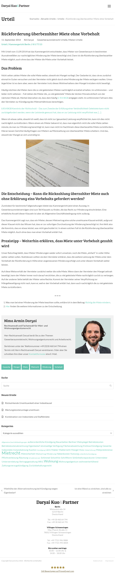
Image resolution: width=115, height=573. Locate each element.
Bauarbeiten (62, 442)
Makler (54, 450)
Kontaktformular (37, 354)
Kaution (33, 450)
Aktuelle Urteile (48, 19)
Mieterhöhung (90, 450)
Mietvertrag (41, 454)
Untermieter (101, 458)
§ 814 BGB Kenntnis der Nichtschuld (19, 108)
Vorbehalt (59, 367)
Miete (25, 367)
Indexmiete (7, 450)
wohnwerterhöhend (88, 461)
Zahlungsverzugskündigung (15, 465)
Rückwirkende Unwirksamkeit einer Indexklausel (28, 403)
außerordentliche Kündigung (42, 442)
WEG (40, 461)
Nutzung (74, 454)
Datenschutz (98, 561)
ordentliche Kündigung (87, 454)
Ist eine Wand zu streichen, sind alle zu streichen (89, 491)
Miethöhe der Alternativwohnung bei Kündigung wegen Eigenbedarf (29, 491)
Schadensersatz (34, 458)
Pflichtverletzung (10, 458)
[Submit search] (111, 385)
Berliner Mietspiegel (78, 442)
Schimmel (45, 458)
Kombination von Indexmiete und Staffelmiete (27, 416)
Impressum (109, 561)
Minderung (46, 367)
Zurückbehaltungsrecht (40, 465)
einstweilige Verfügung (52, 446)
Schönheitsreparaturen (84, 458)
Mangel (17, 367)
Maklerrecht (65, 450)
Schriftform (66, 458)
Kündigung (41, 450)
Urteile (61, 19)
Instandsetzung (20, 450)
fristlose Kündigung (92, 446)
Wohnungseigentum (68, 461)
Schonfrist (55, 458)
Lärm (48, 450)
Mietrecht (35, 367)
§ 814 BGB (63, 97)
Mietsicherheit (28, 454)
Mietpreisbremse (104, 450)
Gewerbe (6, 367)
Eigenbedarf (34, 446)
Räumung (23, 458)
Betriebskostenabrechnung (15, 446)
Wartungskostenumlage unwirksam (22, 409)
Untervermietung (10, 461)
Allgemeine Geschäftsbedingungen (14, 442)
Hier (8, 306)
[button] (109, 6)
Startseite (34, 19)
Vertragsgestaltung (28, 461)
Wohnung (51, 461)
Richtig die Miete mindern (97, 302)
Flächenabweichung (72, 446)
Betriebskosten (96, 442)
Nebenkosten (63, 454)
